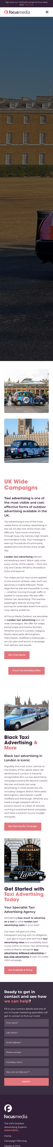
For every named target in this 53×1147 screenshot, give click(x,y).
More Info (29, 5)
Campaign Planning (15, 1141)
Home (7, 1136)
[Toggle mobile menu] (47, 12)
